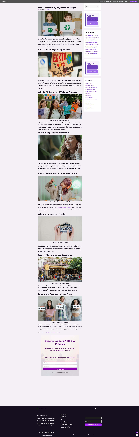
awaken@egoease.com (47, 435)
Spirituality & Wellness (90, 101)
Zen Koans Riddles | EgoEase (66, 424)
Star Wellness (88, 103)
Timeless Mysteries (89, 105)
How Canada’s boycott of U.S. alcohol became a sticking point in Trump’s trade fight (92, 37)
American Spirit (88, 83)
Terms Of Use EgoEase (65, 427)
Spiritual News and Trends (91, 99)
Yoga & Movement (89, 109)
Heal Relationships (109, 1)
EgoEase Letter (63, 414)
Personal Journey (115, 1)
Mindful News (121, 1)
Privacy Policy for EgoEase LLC (66, 426)
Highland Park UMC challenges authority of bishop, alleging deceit (91, 53)
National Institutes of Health (64, 207)
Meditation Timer (92, 71)
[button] (133, 1)
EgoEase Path (101, 1)
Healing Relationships (90, 89)
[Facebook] (95, 408)
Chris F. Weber (42, 9)
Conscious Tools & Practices (91, 87)
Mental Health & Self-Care (91, 91)
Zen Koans (92, 67)
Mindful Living (88, 93)
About (126, 1)
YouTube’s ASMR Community (75, 249)
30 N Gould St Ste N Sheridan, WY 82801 (47, 432)
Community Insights (89, 85)
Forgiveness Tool (92, 23)
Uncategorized (88, 107)
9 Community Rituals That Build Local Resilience (52, 332)
